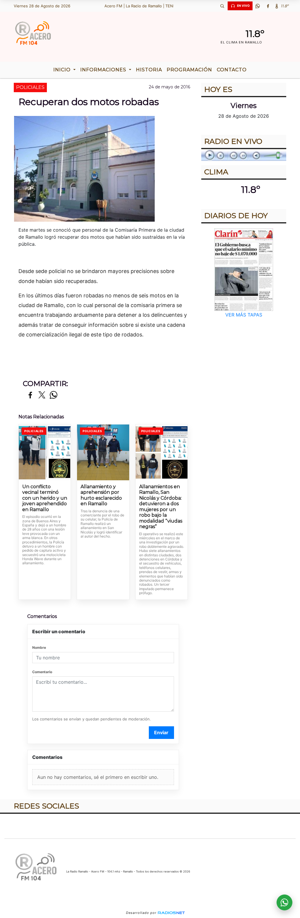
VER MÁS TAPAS (243, 315)
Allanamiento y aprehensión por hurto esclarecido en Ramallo (101, 495)
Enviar (161, 732)
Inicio (62, 70)
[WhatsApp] (258, 6)
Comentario (42, 672)
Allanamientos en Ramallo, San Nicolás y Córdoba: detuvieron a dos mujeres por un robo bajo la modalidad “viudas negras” (160, 507)
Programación (189, 70)
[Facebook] (268, 6)
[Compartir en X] (42, 395)
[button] (222, 6)
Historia (149, 70)
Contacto (232, 70)
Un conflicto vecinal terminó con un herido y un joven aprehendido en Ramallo (44, 498)
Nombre (39, 647)
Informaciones (104, 70)
